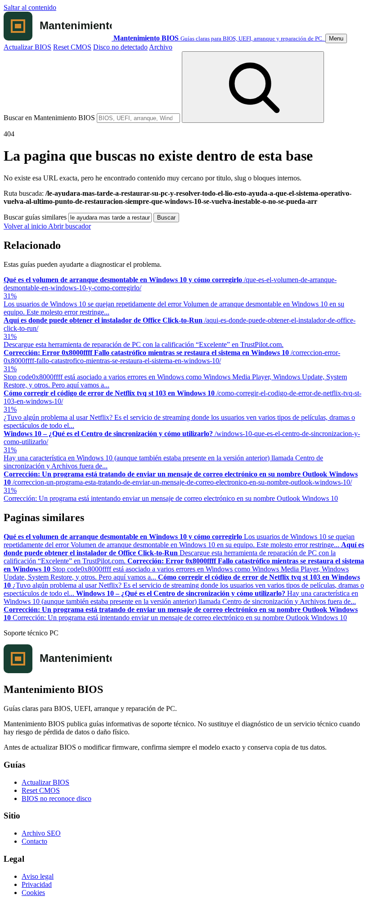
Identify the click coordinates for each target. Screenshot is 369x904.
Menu (336, 38)
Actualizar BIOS (27, 47)
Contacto (34, 841)
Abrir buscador (69, 226)
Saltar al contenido (30, 7)
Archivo (160, 47)
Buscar (166, 217)
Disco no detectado (120, 47)
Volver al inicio (26, 226)
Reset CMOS (72, 47)
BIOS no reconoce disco (56, 798)
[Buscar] (253, 87)
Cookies (33, 892)
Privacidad (37, 884)
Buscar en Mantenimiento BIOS (49, 117)
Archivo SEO (41, 833)
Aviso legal (38, 876)
